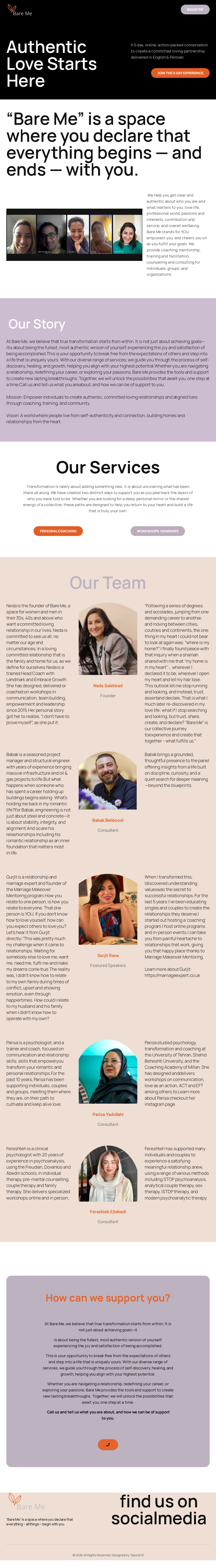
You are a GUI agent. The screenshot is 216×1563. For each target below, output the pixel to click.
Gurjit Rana (108, 955)
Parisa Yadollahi (108, 1114)
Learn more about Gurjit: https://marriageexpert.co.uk (172, 972)
